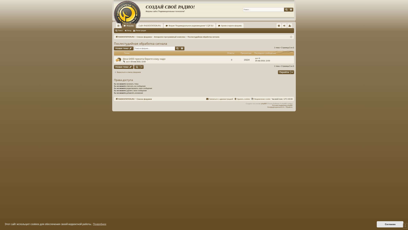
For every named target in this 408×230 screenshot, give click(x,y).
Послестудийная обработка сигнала (140, 44)
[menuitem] (279, 25)
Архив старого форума (231, 26)
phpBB (263, 103)
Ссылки (119, 26)
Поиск (120, 30)
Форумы (130, 26)
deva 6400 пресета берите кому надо (144, 58)
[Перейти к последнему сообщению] (260, 58)
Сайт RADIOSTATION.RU (150, 26)
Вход (129, 30)
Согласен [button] (390, 224)
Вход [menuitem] (285, 26)
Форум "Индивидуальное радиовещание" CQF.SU (191, 26)
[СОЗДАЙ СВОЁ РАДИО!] (130, 9)
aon (127, 62)
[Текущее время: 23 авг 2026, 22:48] (291, 37)
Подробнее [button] (99, 224)
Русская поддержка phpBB (282, 105)
